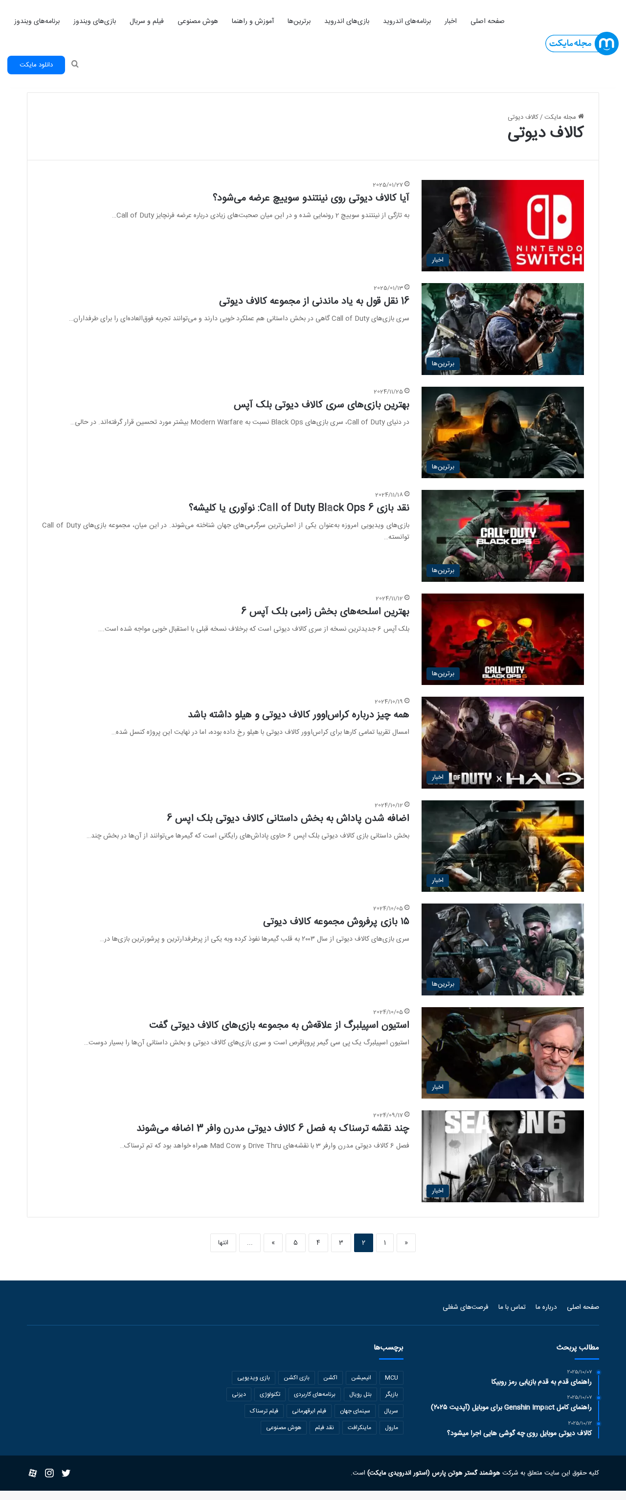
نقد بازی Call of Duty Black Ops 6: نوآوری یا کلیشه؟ (299, 508)
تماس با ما (512, 1307)
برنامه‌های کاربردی (314, 1394)
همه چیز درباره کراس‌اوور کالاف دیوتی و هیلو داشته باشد (298, 715)
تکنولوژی (270, 1394)
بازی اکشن (297, 1378)
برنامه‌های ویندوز (37, 21)
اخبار (451, 21)
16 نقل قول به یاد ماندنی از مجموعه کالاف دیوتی (314, 301)
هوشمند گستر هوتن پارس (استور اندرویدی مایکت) (432, 1473)
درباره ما (546, 1307)
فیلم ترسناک (264, 1411)
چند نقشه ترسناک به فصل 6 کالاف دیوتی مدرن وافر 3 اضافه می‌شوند (272, 1129)
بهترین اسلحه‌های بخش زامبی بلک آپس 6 (325, 612)
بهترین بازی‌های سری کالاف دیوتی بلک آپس (321, 405)
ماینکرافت (359, 1428)
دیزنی (239, 1394)
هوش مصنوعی (198, 21)
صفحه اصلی (487, 21)
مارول (391, 1428)
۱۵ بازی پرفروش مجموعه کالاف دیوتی (336, 922)
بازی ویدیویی (253, 1378)
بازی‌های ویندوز (94, 21)
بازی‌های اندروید (346, 21)
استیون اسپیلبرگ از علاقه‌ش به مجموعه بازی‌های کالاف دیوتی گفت (279, 1025)
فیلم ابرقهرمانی (309, 1411)
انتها (223, 1242)
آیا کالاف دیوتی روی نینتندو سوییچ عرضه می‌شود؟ (311, 198)
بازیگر (391, 1394)
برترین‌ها (299, 21)
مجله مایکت (561, 117)
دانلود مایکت (36, 65)
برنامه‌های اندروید (407, 21)
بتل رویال (360, 1394)
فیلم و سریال (147, 21)
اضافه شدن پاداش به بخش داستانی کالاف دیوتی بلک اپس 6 (288, 819)
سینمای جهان (355, 1411)
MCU (391, 1378)
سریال (391, 1411)
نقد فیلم (324, 1428)
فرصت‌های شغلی (466, 1307)
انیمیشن (361, 1378)
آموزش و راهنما (253, 21)
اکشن (330, 1378)
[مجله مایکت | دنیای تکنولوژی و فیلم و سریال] (582, 44)
